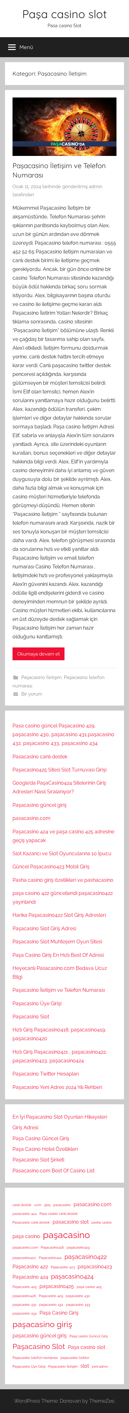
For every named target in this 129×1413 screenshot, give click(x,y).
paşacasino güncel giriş (40, 1336)
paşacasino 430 (78, 1296)
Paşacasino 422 (30, 1267)
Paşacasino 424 (30, 1277)
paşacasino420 (24, 1258)
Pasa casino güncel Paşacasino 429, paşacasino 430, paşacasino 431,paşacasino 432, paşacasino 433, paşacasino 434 (63, 734)
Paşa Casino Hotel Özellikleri (45, 1149)
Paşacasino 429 (51, 1296)
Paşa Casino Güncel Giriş (41, 1138)
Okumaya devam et (38, 654)
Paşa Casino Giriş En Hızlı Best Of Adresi (58, 955)
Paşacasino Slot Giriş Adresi (44, 928)
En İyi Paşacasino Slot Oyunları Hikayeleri (60, 1117)
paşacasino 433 (78, 1304)
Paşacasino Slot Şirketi (38, 1160)
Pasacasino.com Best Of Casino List (54, 1171)
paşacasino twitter (74, 1358)
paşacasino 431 (24, 1304)
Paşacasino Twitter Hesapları (46, 1074)
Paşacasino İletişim (41, 677)
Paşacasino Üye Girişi (37, 1003)
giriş (47, 1205)
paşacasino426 (24, 1296)
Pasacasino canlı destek (40, 757)
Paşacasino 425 (25, 1287)
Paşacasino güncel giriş (40, 805)
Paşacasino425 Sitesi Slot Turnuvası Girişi (59, 770)
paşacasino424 (72, 1276)
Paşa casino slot (64, 14)
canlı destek (22, 1205)
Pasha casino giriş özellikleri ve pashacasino (63, 880)
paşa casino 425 (89, 1287)
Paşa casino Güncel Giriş (89, 1336)
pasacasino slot (71, 1222)
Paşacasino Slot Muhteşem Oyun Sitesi (57, 942)
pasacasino (62, 1205)
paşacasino (66, 1234)
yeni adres (100, 1366)
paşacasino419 (78, 1247)
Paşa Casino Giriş (59, 1313)
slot (84, 1366)
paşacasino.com (25, 1247)
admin (95, 186)
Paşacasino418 (52, 1247)
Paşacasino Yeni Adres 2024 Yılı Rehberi (57, 1087)
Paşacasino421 (50, 1258)
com (37, 1205)
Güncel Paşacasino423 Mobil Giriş (51, 867)
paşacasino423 (95, 1267)
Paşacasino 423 (63, 1267)
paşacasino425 (56, 1286)
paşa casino (26, 1236)
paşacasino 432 (51, 1304)
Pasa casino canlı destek (58, 1214)
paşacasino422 (85, 1257)
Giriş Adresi (25, 1128)
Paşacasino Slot (31, 1017)
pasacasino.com (31, 818)
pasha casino (101, 1222)
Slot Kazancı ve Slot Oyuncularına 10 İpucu (62, 853)
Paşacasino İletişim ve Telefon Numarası (59, 990)
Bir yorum (31, 694)
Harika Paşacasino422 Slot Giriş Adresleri (59, 915)
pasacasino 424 (25, 1214)
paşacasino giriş (42, 1324)
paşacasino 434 (25, 1313)
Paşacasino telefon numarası (35, 1358)
